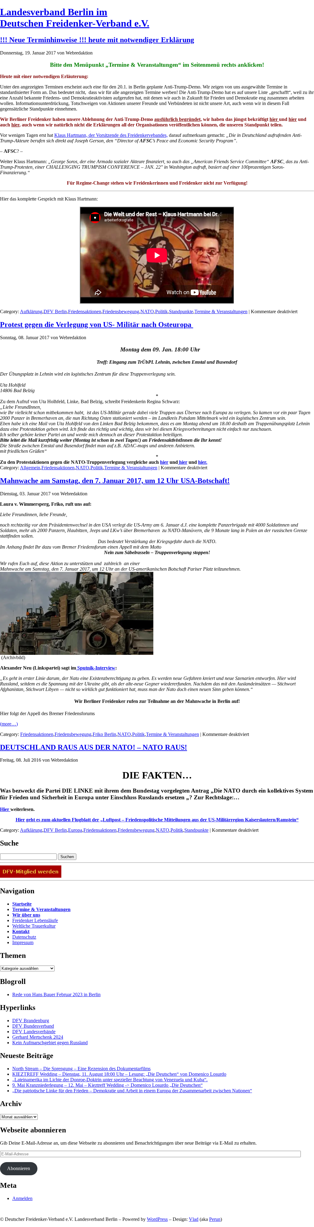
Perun (214, 1219)
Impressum (22, 942)
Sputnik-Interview (95, 667)
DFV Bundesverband (33, 1026)
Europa (75, 830)
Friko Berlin (104, 734)
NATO (147, 311)
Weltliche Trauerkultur (34, 926)
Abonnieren (18, 1168)
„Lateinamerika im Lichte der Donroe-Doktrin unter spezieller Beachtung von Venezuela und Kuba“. (110, 1079)
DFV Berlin (55, 311)
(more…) (9, 723)
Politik (161, 311)
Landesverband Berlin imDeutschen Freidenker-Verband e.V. (74, 17)
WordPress (157, 1219)
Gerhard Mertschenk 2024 (37, 1037)
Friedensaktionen (84, 311)
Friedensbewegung (120, 311)
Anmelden (22, 1198)
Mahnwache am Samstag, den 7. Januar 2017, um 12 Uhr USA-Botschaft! (115, 481)
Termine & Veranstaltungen (220, 311)
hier (274, 119)
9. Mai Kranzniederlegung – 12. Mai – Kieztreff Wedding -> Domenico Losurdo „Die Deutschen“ (107, 1085)
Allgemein (30, 467)
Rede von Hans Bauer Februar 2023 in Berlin (56, 994)
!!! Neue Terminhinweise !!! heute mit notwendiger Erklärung (97, 40)
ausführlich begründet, (178, 119)
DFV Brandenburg (30, 1020)
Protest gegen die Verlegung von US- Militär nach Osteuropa (96, 324)
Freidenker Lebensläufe (35, 920)
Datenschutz (24, 937)
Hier (5, 809)
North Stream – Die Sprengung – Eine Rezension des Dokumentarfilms (81, 1068)
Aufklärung (31, 311)
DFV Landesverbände (34, 1031)
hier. (202, 462)
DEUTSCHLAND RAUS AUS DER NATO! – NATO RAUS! (93, 747)
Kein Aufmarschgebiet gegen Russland (50, 1042)
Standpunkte (181, 311)
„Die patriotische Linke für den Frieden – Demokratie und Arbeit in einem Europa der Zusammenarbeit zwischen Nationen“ (132, 1090)
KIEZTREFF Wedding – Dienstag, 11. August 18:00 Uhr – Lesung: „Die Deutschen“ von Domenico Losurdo (119, 1074)
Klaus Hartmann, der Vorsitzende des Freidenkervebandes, (111, 135)
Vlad (193, 1219)
